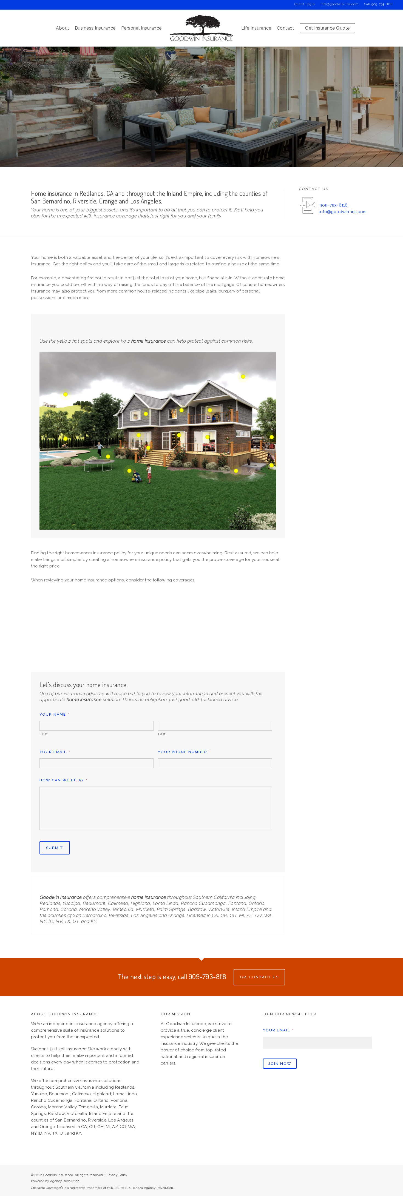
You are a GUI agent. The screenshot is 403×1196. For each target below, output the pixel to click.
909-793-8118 (333, 205)
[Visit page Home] (201, 28)
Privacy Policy (116, 1175)
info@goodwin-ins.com (339, 4)
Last (162, 734)
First (43, 734)
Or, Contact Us (259, 977)
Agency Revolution (64, 1181)
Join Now (279, 1064)
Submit (54, 848)
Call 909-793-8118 (378, 4)
